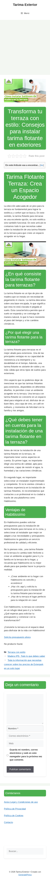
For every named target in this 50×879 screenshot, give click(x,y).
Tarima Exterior (25, 4)
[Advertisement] (25, 46)
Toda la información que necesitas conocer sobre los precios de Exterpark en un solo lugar (23, 664)
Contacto (8, 822)
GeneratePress (25, 875)
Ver (41, 165)
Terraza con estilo (16, 652)
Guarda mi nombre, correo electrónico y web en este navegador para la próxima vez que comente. (26, 754)
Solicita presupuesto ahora (17, 637)
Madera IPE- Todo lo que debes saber (26, 656)
